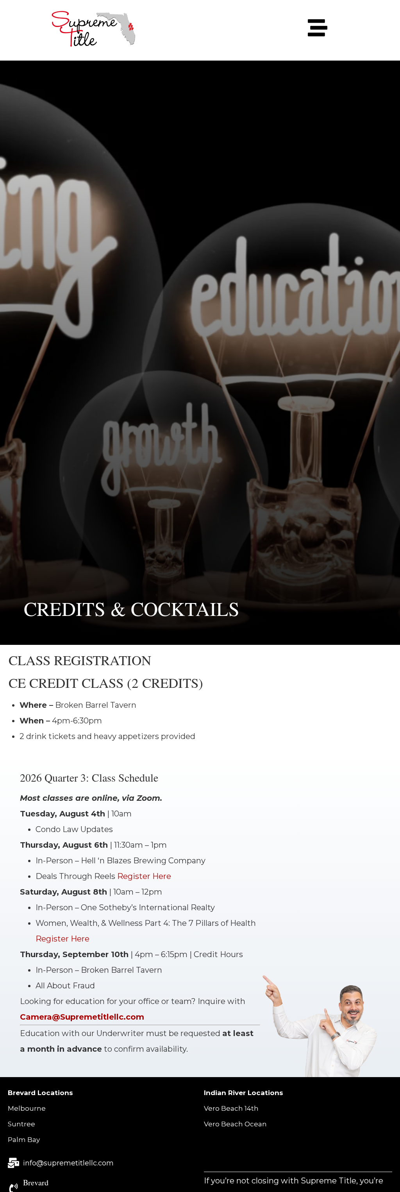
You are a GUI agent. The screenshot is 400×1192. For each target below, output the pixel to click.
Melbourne (27, 1108)
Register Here (144, 876)
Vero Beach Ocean (235, 1124)
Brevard (35, 1182)
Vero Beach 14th (231, 1108)
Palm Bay (24, 1140)
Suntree (21, 1124)
